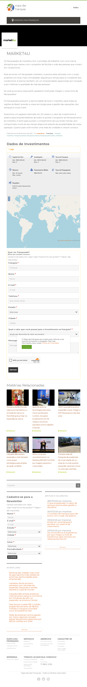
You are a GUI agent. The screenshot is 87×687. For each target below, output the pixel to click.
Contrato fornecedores (30, 659)
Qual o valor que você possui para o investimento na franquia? (40, 329)
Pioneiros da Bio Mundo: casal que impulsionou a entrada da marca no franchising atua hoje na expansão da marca (17, 413)
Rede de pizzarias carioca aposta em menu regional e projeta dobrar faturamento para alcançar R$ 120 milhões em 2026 (25, 618)
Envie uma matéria (13, 659)
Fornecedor (61, 646)
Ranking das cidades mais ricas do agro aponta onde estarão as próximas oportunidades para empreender (24, 576)
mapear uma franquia (26, 20)
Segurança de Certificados (28, 665)
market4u (59, 135)
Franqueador (61, 643)
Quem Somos (11, 643)
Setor (10, 542)
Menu (76, 8)
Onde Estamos (11, 648)
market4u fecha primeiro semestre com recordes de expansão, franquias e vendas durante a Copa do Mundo (23, 586)
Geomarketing (28, 643)
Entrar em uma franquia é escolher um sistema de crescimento (59, 524)
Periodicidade (15, 549)
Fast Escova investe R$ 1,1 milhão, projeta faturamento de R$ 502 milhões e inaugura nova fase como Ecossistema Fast (25, 607)
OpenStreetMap (65, 240)
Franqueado (61, 641)
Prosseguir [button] (26, 347)
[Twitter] (43, 679)
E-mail (12, 285)
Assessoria (27, 641)
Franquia (49, 133)
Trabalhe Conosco (12, 646)
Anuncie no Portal (46, 641)
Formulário (44, 662)
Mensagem (14, 340)
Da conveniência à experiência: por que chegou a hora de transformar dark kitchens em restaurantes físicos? (62, 536)
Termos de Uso (28, 668)
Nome (12, 274)
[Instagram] (48, 679)
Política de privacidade (30, 662)
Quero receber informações (62, 649)
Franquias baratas (20, 135)
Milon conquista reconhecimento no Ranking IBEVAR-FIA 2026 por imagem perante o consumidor (43, 460)
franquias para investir (47, 135)
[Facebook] (38, 679)
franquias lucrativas (33, 135)
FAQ (42, 659)
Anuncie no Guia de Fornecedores (47, 644)
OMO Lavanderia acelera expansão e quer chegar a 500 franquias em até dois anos (69, 411)
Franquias (11, 431)
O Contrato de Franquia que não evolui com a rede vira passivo (62, 515)
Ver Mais (63, 547)
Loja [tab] (12, 149)
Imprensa (40, 133)
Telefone (13, 296)
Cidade (12, 318)
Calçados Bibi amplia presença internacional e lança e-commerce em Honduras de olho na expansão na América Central (25, 597)
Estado (12, 307)
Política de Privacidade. (50, 343)
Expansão (27, 646)
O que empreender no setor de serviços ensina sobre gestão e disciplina (62, 505)
